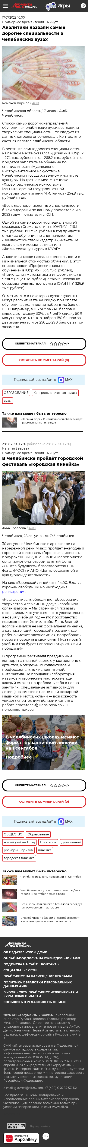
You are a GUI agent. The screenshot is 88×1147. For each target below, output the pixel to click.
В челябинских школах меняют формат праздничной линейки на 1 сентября (42, 742)
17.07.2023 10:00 (13, 17)
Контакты (50, 964)
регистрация (13, 592)
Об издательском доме (25, 952)
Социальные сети (20, 970)
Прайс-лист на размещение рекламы (37, 976)
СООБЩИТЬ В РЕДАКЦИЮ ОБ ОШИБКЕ (35, 1002)
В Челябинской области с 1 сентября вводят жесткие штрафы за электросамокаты (50, 919)
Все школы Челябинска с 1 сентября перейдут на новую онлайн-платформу (51, 905)
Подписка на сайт (20, 964)
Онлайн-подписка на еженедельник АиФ (41, 958)
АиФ (35, 103)
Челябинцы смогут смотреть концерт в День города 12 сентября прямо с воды (50, 892)
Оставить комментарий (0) (44, 360)
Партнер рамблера (40, 1126)
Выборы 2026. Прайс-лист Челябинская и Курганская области (40, 994)
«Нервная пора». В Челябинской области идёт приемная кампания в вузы (51, 420)
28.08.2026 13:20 (14, 444)
